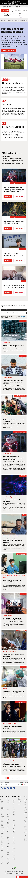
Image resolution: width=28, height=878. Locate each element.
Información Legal (2, 813)
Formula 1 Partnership (2, 861)
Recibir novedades (14, 816)
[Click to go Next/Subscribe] (18, 784)
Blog (13, 853)
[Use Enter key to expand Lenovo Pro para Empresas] (14, 6)
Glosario (14, 855)
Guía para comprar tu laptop (14, 848)
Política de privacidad (25, 831)
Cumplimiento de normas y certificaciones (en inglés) (14, 824)
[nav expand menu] (2, 14)
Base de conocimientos (14, 858)
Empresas (19, 805)
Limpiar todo (23, 317)
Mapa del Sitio (12, 873)
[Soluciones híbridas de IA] (13, 20)
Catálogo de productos (8, 832)
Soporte (14, 805)
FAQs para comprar (25, 806)
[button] (26, 6)
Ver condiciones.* (14, 2)
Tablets (8, 805)
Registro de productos (14, 802)
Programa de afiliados (14, 831)
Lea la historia (19, 196)
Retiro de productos (8, 848)
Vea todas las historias (9, 50)
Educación (19, 802)
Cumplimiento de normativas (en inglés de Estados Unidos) (2, 821)
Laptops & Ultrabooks (8, 802)
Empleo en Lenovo (2, 841)
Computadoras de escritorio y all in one (8, 811)
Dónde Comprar (25, 813)
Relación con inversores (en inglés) (2, 833)
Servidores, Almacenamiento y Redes (8, 822)
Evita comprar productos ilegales (25, 838)
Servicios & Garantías (8, 842)
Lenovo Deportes (2, 852)
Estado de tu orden (25, 820)
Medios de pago (25, 816)
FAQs (25, 802)
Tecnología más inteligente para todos (2, 807)
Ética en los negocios (2, 846)
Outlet (8, 852)
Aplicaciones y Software (8, 837)
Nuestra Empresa (2, 802)
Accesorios (8, 827)
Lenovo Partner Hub (14, 811)
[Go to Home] (5, 10)
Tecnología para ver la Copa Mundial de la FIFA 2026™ (14, 839)
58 (19, 778)
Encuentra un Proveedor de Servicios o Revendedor (8, 859)
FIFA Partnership (2, 856)
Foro (13, 807)
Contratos (2, 828)
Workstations (8, 817)
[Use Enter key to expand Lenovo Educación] (24, 6)
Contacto (25, 810)
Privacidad (7, 873)
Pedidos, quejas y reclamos (25, 825)
